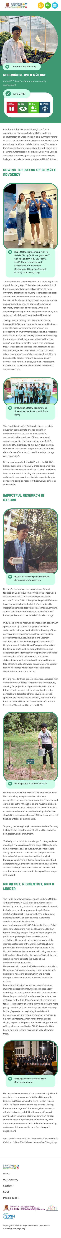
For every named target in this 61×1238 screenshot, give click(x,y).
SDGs (6, 1191)
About (6, 1173)
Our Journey (10, 1179)
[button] (48, 5)
